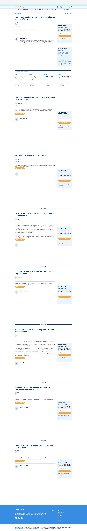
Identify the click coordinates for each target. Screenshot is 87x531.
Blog (67, 9)
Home (16, 13)
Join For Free (64, 35)
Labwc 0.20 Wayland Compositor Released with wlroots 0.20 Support (64, 57)
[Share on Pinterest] (70, 13)
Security (47, 9)
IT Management (25, 9)
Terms (69, 126)
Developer (41, 9)
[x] (61, 7)
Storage (62, 9)
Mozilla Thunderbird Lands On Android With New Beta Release (50, 78)
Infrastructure (33, 9)
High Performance (54, 9)
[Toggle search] (71, 7)
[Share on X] (68, 13)
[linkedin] (59, 7)
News (19, 9)
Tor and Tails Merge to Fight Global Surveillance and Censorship (65, 78)
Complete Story (18, 33)
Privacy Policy (61, 127)
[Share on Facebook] (67, 13)
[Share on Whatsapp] (71, 13)
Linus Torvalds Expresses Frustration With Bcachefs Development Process (35, 78)
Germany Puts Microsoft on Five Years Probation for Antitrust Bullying (20, 78)
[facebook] (57, 7)
